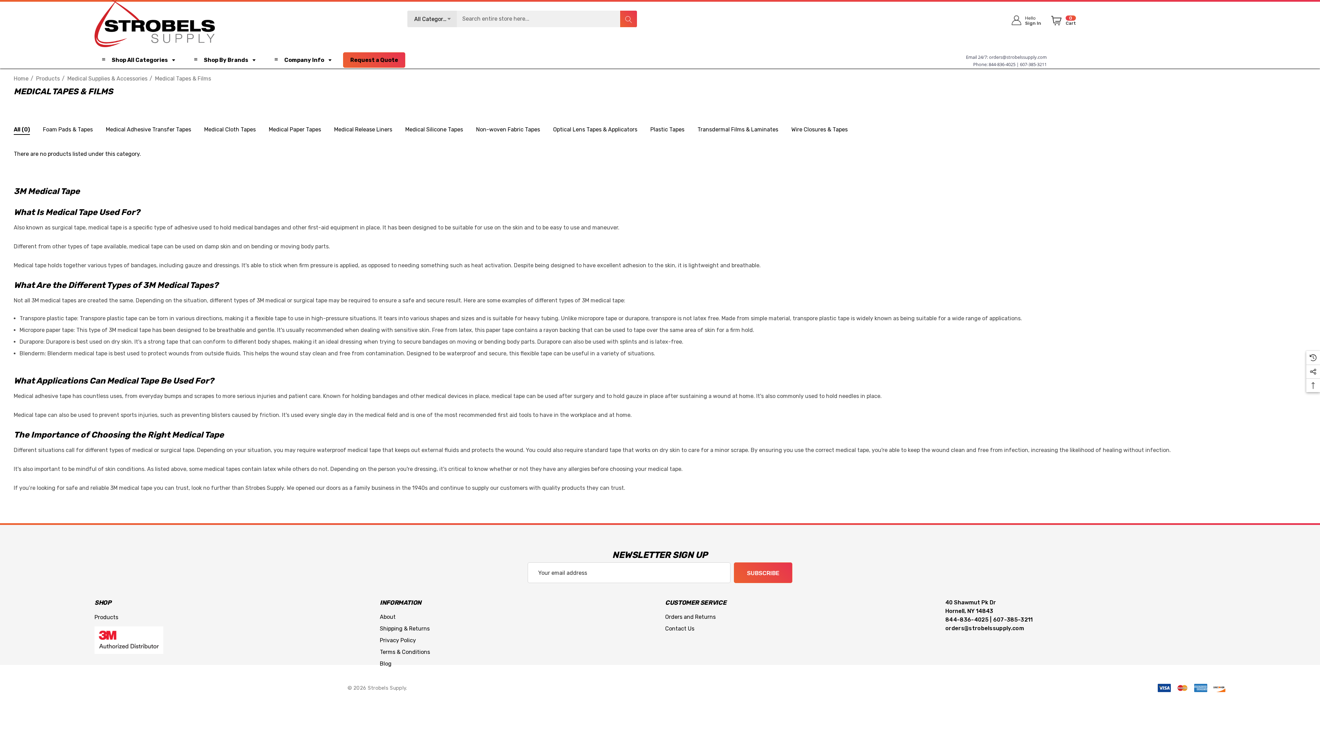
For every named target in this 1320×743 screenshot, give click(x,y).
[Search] (628, 19)
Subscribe (763, 573)
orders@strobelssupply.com (1018, 57)
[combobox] (522, 19)
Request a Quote (374, 60)
